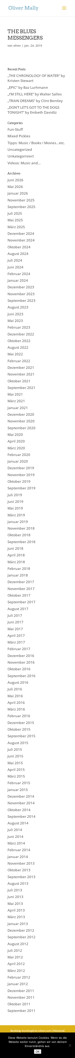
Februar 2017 (19, 648)
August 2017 (18, 608)
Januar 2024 (18, 280)
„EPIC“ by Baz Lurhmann (28, 87)
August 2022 (18, 347)
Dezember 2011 (21, 990)
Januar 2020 (18, 461)
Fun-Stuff (15, 129)
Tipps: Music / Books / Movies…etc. (36, 142)
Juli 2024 (15, 260)
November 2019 (21, 474)
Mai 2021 (15, 394)
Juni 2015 (15, 756)
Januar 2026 (18, 193)
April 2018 (16, 555)
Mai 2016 (15, 696)
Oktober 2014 (19, 809)
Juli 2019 (15, 494)
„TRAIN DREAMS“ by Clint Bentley (35, 100)
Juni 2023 (15, 314)
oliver (17, 46)
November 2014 (21, 803)
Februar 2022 (19, 360)
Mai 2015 (15, 763)
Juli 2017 (15, 615)
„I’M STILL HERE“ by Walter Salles (35, 94)
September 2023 (21, 300)
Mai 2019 (15, 508)
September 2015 (21, 736)
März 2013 (16, 916)
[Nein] (70, 1045)
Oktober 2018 (19, 535)
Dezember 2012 (21, 930)
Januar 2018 (18, 575)
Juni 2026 (15, 180)
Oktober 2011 (19, 1004)
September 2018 (21, 541)
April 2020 (16, 441)
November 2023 (21, 293)
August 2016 (18, 682)
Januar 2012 (18, 983)
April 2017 (16, 635)
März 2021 (16, 401)
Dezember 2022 (21, 334)
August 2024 (18, 253)
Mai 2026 (15, 186)
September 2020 (21, 427)
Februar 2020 (19, 454)
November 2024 (21, 240)
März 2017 (16, 642)
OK (38, 1051)
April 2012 (16, 963)
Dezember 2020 (21, 414)
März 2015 (16, 776)
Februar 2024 (19, 273)
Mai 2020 (15, 434)
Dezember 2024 (21, 233)
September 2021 (21, 387)
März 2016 (16, 709)
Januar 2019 (18, 521)
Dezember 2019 (21, 468)
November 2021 (21, 374)
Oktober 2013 (19, 870)
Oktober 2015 (19, 729)
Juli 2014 (15, 829)
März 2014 (16, 843)
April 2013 (16, 910)
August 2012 (18, 943)
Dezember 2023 (21, 287)
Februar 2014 (19, 849)
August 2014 (18, 823)
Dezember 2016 (21, 655)
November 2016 (21, 662)
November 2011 (21, 997)
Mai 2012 (15, 957)
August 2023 (18, 307)
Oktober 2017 (19, 595)
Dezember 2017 (21, 581)
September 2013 (21, 876)
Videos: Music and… (24, 163)
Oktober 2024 (19, 247)
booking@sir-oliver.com (36, 1030)
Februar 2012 (19, 977)
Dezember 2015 (21, 722)
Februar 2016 (19, 715)
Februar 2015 (19, 782)
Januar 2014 (18, 856)
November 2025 (21, 200)
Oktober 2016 (19, 669)
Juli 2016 (15, 689)
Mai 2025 (15, 220)
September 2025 (21, 206)
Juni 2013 (15, 896)
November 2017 (21, 588)
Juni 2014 (15, 836)
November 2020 (21, 421)
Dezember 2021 (21, 367)
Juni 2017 (15, 622)
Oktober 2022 (19, 340)
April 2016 (16, 702)
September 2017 (21, 602)
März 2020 (16, 448)
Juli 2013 (15, 890)
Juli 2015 (15, 749)
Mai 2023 (15, 320)
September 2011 (21, 1010)
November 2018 (21, 528)
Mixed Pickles (19, 136)
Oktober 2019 (19, 481)
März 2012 (16, 970)
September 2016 (21, 675)
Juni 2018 (15, 548)
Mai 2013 (15, 903)
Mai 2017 (15, 629)
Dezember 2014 (21, 796)
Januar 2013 (18, 923)
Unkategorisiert (21, 156)
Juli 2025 (15, 213)
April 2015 (16, 769)
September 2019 (21, 488)
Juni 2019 (15, 501)
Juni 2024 (15, 267)
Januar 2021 (18, 407)
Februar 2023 (19, 327)
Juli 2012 (15, 950)
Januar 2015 (18, 789)
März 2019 (16, 515)
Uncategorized (20, 149)
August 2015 (18, 742)
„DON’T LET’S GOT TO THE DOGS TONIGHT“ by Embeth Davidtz (33, 110)
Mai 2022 (15, 354)
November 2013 (21, 863)
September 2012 (21, 937)
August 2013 (18, 883)
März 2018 (16, 561)
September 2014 (21, 816)
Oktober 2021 (19, 381)
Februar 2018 (19, 568)
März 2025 (16, 226)
